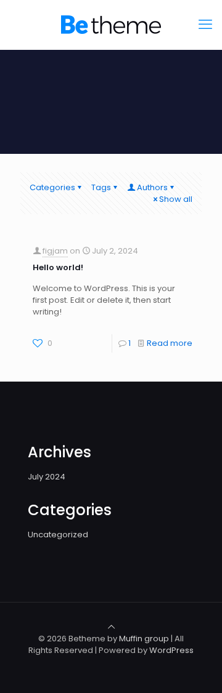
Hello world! (58, 267)
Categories (52, 187)
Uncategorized (58, 534)
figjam (55, 251)
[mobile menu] (205, 24)
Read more (169, 343)
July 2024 (46, 477)
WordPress (171, 650)
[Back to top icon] (111, 627)
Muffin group (144, 638)
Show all (175, 199)
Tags (101, 187)
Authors (152, 187)
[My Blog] (111, 24)
